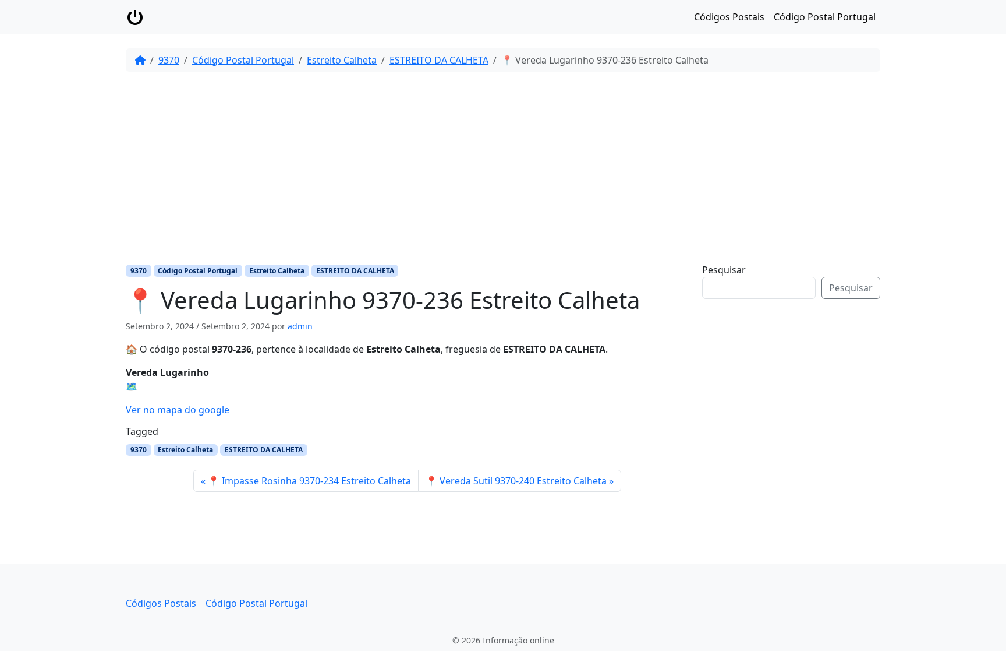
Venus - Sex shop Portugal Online (794, 389)
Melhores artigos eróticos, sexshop (798, 403)
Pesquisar (724, 269)
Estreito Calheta (342, 60)
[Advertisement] (503, 167)
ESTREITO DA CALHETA (438, 60)
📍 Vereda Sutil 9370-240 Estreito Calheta (516, 480)
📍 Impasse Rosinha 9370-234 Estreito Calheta (309, 480)
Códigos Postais (729, 16)
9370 (168, 60)
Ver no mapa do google (177, 409)
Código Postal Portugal (825, 16)
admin (300, 326)
